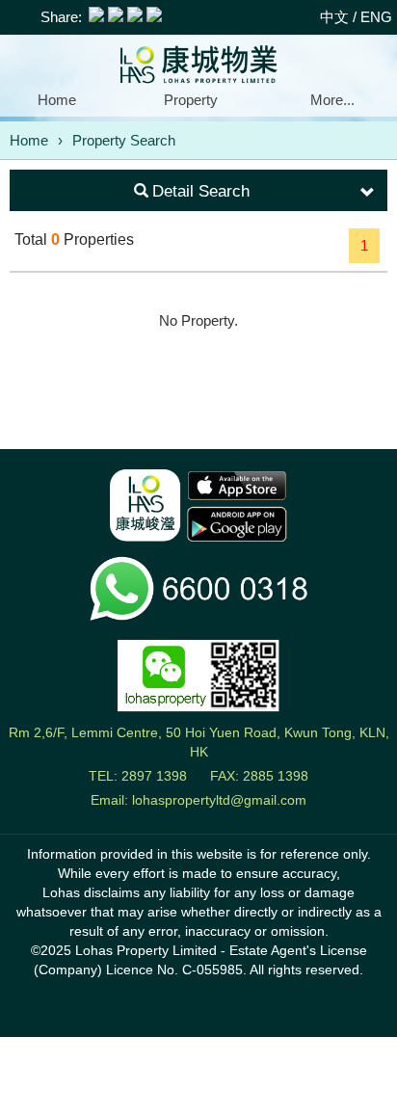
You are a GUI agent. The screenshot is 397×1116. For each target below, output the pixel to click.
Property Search (123, 140)
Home (57, 100)
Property (191, 100)
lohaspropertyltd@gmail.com (219, 800)
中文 (334, 17)
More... (332, 100)
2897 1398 (154, 776)
